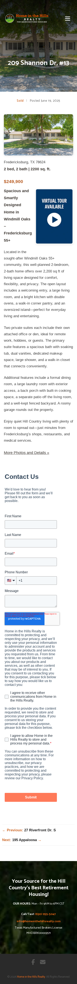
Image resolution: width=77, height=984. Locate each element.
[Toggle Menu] (67, 18)
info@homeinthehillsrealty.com (39, 921)
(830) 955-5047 (45, 914)
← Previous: (29, 830)
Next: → (21, 840)
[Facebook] (33, 962)
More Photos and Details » (26, 452)
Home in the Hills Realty (31, 976)
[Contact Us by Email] (43, 962)
